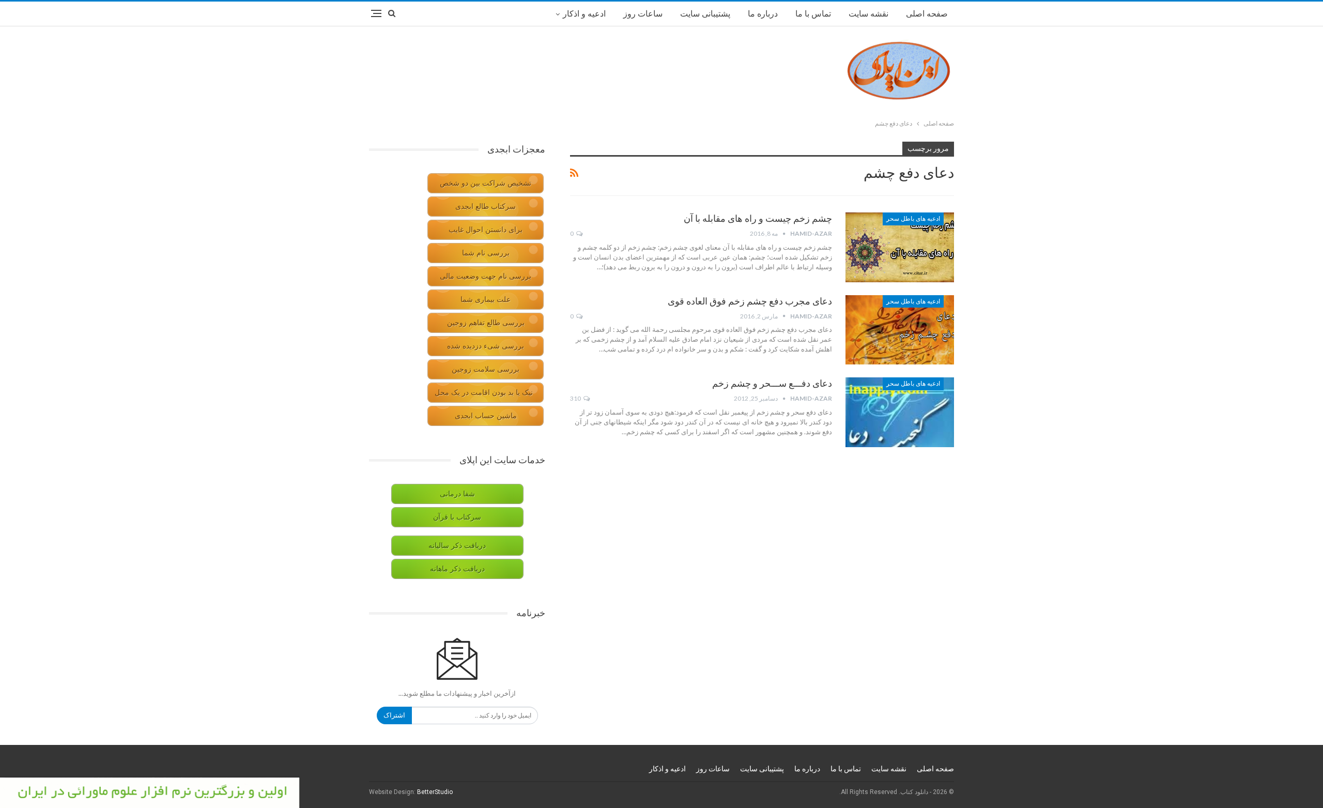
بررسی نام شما (486, 253)
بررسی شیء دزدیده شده (485, 346)
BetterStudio (435, 792)
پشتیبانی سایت (705, 14)
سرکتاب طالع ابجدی (485, 206)
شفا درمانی (457, 494)
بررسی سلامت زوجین (485, 369)
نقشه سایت (868, 14)
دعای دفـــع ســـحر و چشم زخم (772, 383)
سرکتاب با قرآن (457, 517)
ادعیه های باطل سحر (913, 218)
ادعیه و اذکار (584, 14)
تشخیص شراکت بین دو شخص (485, 183)
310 (576, 398)
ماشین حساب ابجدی (486, 416)
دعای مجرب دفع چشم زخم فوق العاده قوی (750, 301)
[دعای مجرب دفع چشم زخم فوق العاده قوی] (899, 329)
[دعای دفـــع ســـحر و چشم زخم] (899, 412)
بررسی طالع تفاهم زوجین (486, 323)
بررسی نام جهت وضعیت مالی (485, 276)
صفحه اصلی (927, 14)
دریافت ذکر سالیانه (457, 546)
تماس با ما (813, 14)
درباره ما (763, 14)
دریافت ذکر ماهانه (457, 569)
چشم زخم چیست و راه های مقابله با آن (758, 218)
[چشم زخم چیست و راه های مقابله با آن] (899, 247)
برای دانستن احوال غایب (485, 230)
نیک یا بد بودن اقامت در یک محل (484, 393)
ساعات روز (643, 14)
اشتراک (394, 715)
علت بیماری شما (485, 299)
